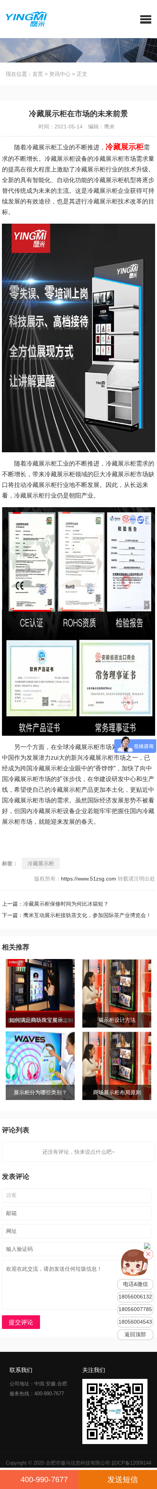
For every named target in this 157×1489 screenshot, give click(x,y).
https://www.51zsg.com (88, 879)
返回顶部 (135, 1334)
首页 (37, 74)
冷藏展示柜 (40, 863)
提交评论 (21, 1322)
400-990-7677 (44, 1479)
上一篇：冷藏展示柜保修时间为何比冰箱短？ (55, 904)
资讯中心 (59, 74)
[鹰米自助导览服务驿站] (24, 19)
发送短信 (122, 1479)
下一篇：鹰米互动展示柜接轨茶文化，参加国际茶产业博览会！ (76, 915)
